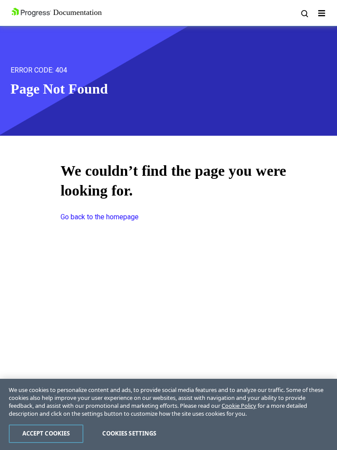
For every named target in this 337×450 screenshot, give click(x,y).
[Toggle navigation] (321, 13)
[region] (168, 414)
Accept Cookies (46, 433)
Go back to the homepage (100, 217)
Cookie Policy (239, 406)
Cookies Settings (129, 433)
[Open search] (304, 13)
